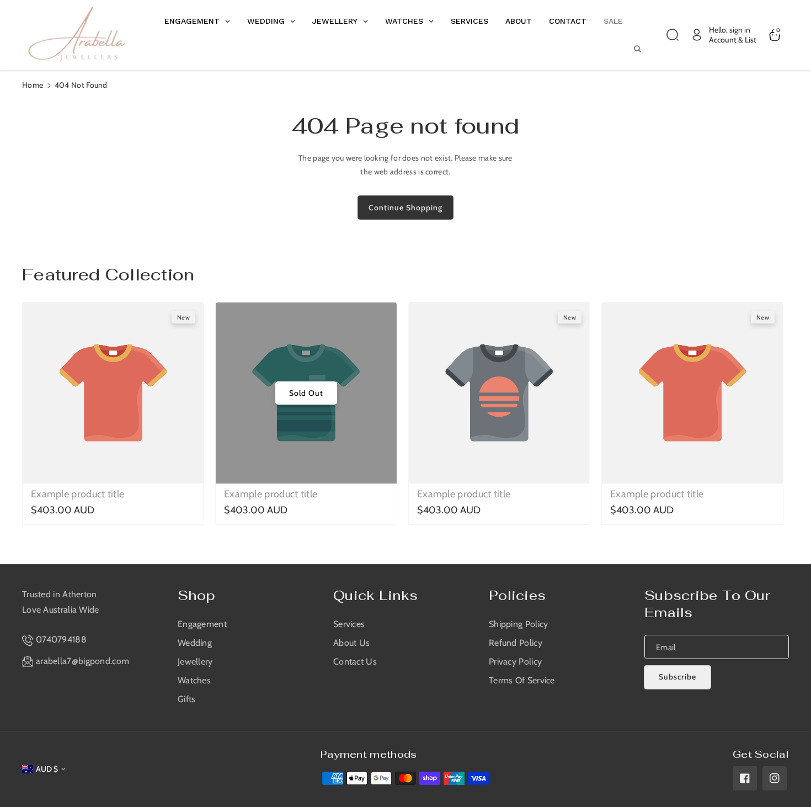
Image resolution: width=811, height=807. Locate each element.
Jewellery (195, 661)
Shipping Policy (518, 624)
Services (349, 624)
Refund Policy (515, 643)
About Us (351, 643)
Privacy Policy (515, 661)
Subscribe (677, 677)
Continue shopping (405, 208)
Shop (196, 595)
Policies (517, 595)
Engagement (202, 624)
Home (32, 85)
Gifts (187, 699)
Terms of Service (522, 680)
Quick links (375, 595)
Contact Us (355, 661)
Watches (194, 680)
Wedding (195, 643)
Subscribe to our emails (707, 604)
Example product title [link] (77, 494)
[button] (672, 34)
